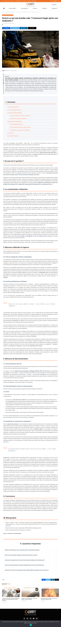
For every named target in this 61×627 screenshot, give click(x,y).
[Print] (2, 24)
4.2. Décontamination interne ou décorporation (20, 127)
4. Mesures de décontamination (14, 121)
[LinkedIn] (3, 80)
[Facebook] (3, 74)
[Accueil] (4, 8)
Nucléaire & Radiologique (8, 15)
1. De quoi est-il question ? (13, 106)
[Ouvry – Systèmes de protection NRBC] (30, 4)
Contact (54, 4)
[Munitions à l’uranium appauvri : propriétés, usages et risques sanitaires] (30, 592)
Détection (35, 8)
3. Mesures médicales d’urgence (14, 112)
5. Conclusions (10, 133)
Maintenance (54, 8)
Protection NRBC (12, 8)
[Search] (58, 1)
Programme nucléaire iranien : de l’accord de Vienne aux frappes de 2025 (49, 599)
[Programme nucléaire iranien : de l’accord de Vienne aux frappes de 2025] (50, 592)
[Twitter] (3, 77)
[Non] (59, 623)
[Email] (3, 83)
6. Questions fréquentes (12, 135)
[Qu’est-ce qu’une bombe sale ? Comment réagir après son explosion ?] (30, 49)
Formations (44, 8)
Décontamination (24, 8)
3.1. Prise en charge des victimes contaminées (19, 115)
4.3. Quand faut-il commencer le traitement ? (19, 130)
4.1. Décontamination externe (16, 124)
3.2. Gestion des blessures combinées (17, 118)
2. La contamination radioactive (14, 109)
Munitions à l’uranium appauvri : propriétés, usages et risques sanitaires (29, 599)
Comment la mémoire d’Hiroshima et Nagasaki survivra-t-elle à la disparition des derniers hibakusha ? (10, 599)
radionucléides (13, 70)
